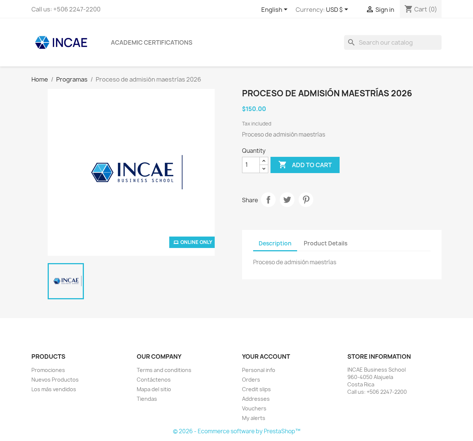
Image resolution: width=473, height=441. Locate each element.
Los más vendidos (53, 389)
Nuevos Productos (55, 379)
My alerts (253, 417)
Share (268, 199)
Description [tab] (275, 243)
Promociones (48, 369)
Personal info (258, 369)
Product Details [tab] (325, 243)
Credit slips (256, 389)
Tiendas (147, 398)
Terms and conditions (164, 369)
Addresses (256, 398)
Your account (266, 356)
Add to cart (305, 164)
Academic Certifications (152, 42)
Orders (251, 379)
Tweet (287, 199)
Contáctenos (154, 379)
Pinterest (306, 199)
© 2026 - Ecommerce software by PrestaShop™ (236, 431)
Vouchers (254, 408)
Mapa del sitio (154, 389)
